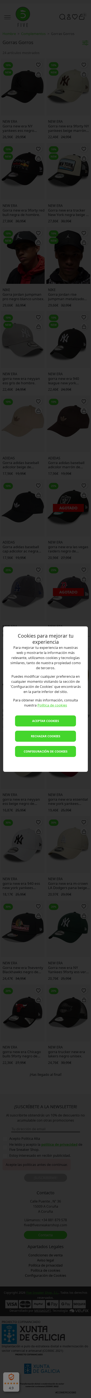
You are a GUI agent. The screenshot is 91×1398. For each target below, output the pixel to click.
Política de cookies (52, 705)
